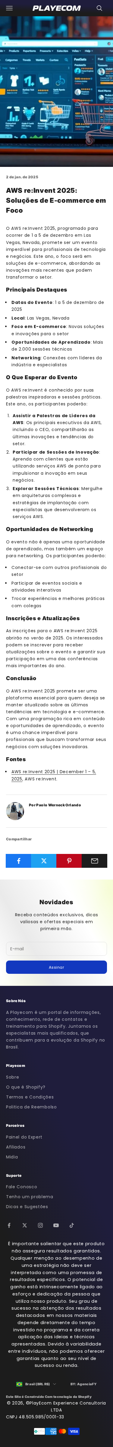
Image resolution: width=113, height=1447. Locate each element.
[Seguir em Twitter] (25, 1225)
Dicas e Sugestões (27, 1207)
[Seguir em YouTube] (56, 1225)
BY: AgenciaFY (84, 1384)
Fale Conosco (21, 1187)
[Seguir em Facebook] (9, 1225)
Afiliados (15, 1147)
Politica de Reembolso (31, 1107)
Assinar (56, 967)
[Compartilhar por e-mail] (94, 860)
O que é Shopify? (26, 1087)
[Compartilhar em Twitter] (43, 860)
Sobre (12, 1077)
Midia (12, 1157)
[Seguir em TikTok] (72, 1225)
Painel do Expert (24, 1137)
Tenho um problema (29, 1197)
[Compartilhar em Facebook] (18, 860)
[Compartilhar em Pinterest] (69, 860)
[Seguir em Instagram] (40, 1225)
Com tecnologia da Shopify (68, 1397)
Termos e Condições (30, 1097)
